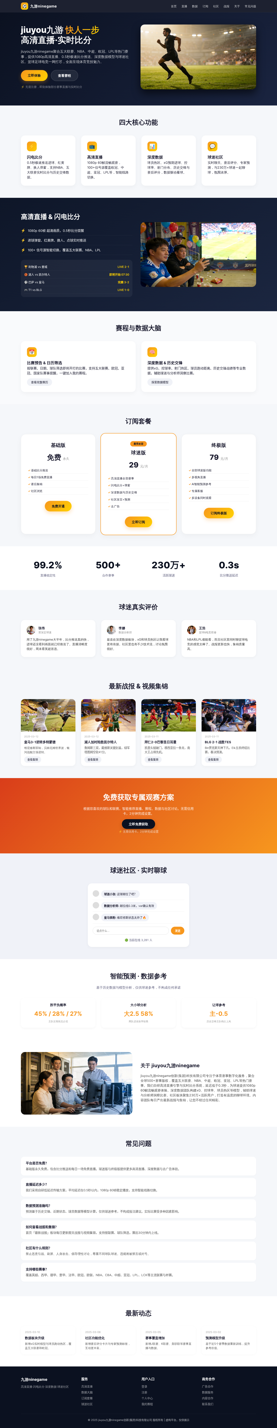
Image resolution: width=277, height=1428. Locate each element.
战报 (226, 6)
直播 (184, 6)
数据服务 (207, 1392)
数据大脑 (87, 1392)
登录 (144, 1386)
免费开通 (58, 506)
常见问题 (250, 6)
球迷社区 (87, 1404)
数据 (195, 6)
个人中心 (147, 1398)
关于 (237, 6)
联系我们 (207, 1404)
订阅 (205, 6)
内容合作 (207, 1398)
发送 (177, 930)
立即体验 (34, 75)
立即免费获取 (138, 824)
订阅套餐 (87, 1398)
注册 (144, 1392)
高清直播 (87, 1386)
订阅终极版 (219, 513)
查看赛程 (64, 75)
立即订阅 (138, 522)
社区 (216, 6)
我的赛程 (147, 1404)
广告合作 (207, 1386)
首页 (174, 6)
